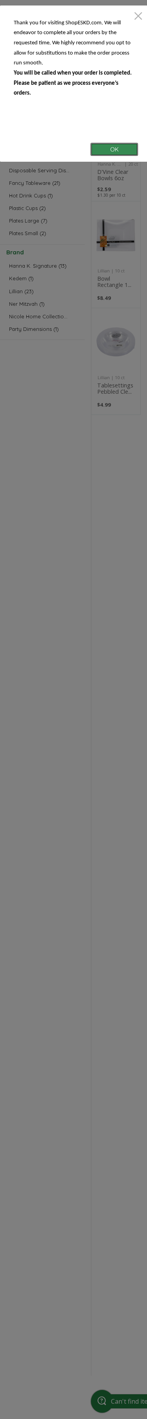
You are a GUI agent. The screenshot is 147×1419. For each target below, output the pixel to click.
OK (114, 149)
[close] (138, 17)
